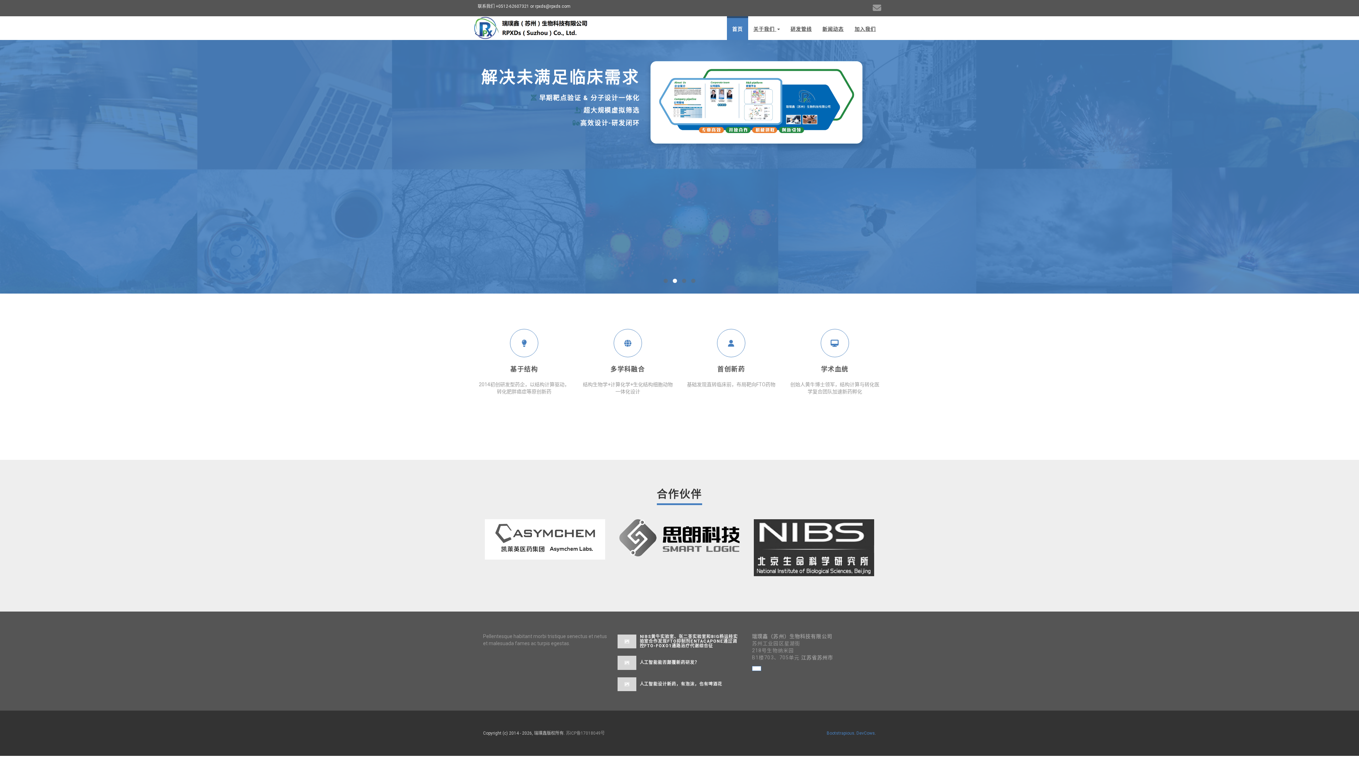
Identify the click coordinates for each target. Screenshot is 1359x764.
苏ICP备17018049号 (585, 733)
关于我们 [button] (764, 29)
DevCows (865, 733)
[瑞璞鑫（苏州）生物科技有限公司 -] (531, 27)
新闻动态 (833, 29)
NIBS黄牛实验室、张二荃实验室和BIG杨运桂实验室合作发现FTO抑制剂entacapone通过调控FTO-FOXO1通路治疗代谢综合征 (689, 641)
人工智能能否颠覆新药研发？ (669, 662)
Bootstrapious (840, 733)
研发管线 (801, 29)
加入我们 (865, 29)
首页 (737, 29)
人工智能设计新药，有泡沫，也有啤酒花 (681, 684)
